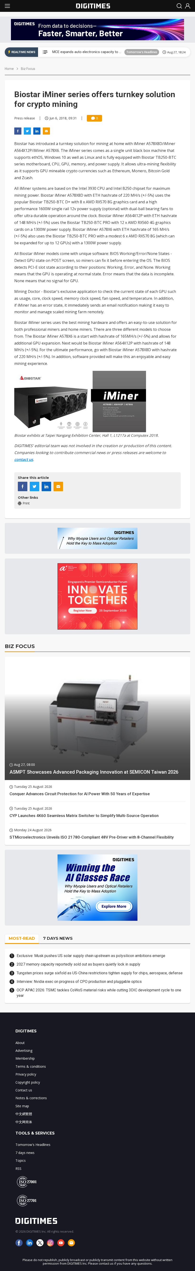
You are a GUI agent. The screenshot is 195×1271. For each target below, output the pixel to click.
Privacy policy (25, 1074)
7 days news (24, 1152)
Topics (20, 1160)
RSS (18, 1168)
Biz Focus (28, 69)
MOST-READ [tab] (22, 938)
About (20, 1042)
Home (9, 69)
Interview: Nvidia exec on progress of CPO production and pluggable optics (79, 981)
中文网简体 (23, 1122)
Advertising (23, 1050)
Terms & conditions (30, 1066)
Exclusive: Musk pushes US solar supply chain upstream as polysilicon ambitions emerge (91, 955)
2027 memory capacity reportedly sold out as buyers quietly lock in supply (78, 964)
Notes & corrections (31, 1098)
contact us (23, 459)
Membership (25, 1058)
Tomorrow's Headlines (141, 52)
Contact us (23, 1090)
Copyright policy (27, 1082)
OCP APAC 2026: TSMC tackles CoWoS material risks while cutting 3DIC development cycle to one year (99, 993)
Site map (22, 1106)
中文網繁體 (23, 1114)
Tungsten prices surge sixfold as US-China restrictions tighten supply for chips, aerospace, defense (100, 973)
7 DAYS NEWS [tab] (58, 938)
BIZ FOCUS (20, 646)
